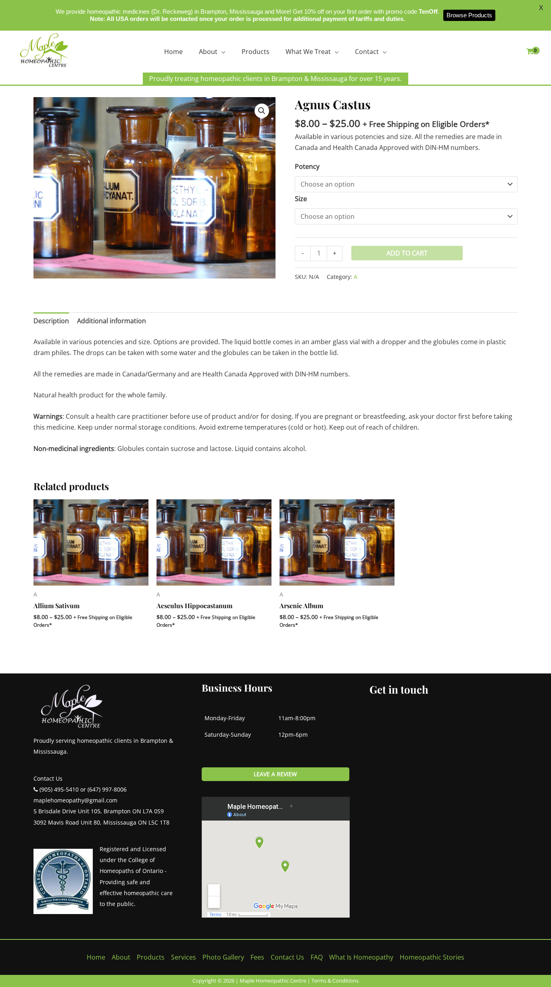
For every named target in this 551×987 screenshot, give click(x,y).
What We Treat (308, 51)
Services (183, 957)
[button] (262, 111)
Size (301, 198)
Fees (257, 957)
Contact (367, 51)
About (208, 51)
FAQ (317, 957)
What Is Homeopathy (361, 957)
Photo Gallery (223, 957)
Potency (307, 166)
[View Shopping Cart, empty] (530, 51)
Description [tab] (51, 320)
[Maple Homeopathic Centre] (44, 50)
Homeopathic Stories (432, 957)
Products (255, 51)
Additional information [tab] (111, 320)
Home (173, 51)
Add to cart (407, 253)
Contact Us (287, 957)
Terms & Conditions (335, 980)
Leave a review (275, 774)
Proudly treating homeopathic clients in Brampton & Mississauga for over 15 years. (275, 78)
